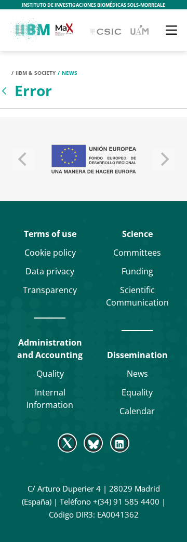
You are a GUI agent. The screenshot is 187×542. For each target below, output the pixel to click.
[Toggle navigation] (171, 30)
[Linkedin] (119, 442)
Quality (50, 373)
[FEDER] (93, 159)
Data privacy (49, 271)
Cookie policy (50, 252)
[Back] (5, 91)
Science (137, 234)
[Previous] (23, 159)
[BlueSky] (93, 442)
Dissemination (137, 355)
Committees (137, 252)
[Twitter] (69, 442)
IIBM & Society (36, 72)
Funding (137, 271)
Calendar (137, 411)
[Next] (163, 159)
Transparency (50, 290)
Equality (137, 392)
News (137, 373)
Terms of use (50, 234)
